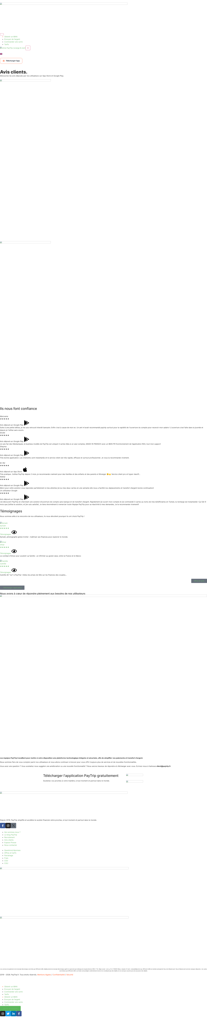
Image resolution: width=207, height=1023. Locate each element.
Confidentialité (59, 975)
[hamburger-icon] (2, 34)
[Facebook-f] (2, 825)
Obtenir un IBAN (10, 37)
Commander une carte (13, 42)
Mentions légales (44, 975)
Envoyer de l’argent (12, 39)
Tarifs (6, 44)
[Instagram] (8, 825)
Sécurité (69, 975)
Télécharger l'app (13, 61)
